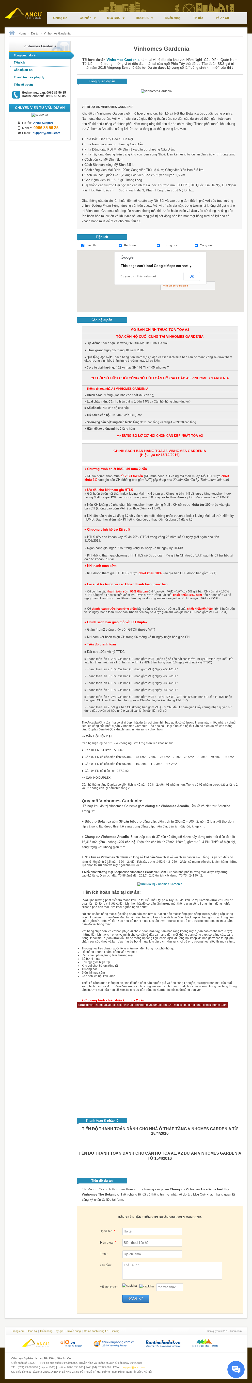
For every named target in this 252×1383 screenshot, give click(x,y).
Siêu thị (91, 245)
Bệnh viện (131, 245)
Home (22, 33)
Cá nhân (85, 18)
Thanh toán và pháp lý (29, 77)
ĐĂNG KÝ (135, 1298)
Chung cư (60, 18)
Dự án (35, 33)
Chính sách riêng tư (96, 1331)
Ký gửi (59, 1331)
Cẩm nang (46, 1331)
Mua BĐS (113, 18)
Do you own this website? (138, 276)
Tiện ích (19, 62)
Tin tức (198, 18)
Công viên (207, 245)
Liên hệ (115, 1331)
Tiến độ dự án (23, 84)
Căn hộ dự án (23, 70)
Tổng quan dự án (25, 55)
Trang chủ (17, 1331)
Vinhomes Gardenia (57, 33)
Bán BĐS (142, 18)
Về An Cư (222, 18)
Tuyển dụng (172, 18)
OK (191, 276)
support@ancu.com (134, 1367)
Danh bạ (32, 1331)
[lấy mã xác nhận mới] (146, 1286)
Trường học (170, 245)
